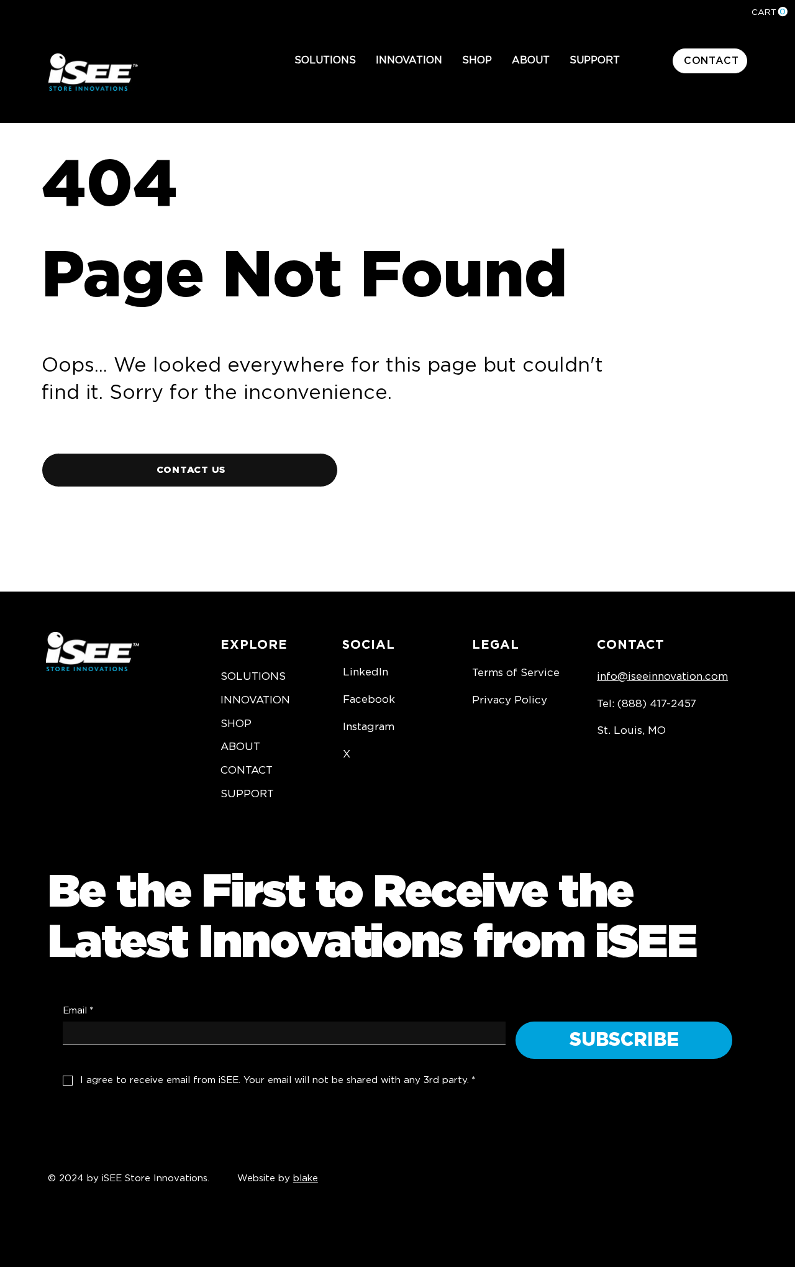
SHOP (236, 723)
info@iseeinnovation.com (662, 676)
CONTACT (246, 770)
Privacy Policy (509, 700)
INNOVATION (255, 700)
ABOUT (240, 746)
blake (305, 1178)
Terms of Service (516, 672)
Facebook (369, 699)
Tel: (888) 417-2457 (646, 703)
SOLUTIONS (253, 676)
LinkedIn (365, 672)
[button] (325, 60)
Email (78, 1010)
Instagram (368, 726)
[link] (770, 12)
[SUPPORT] (309, 794)
